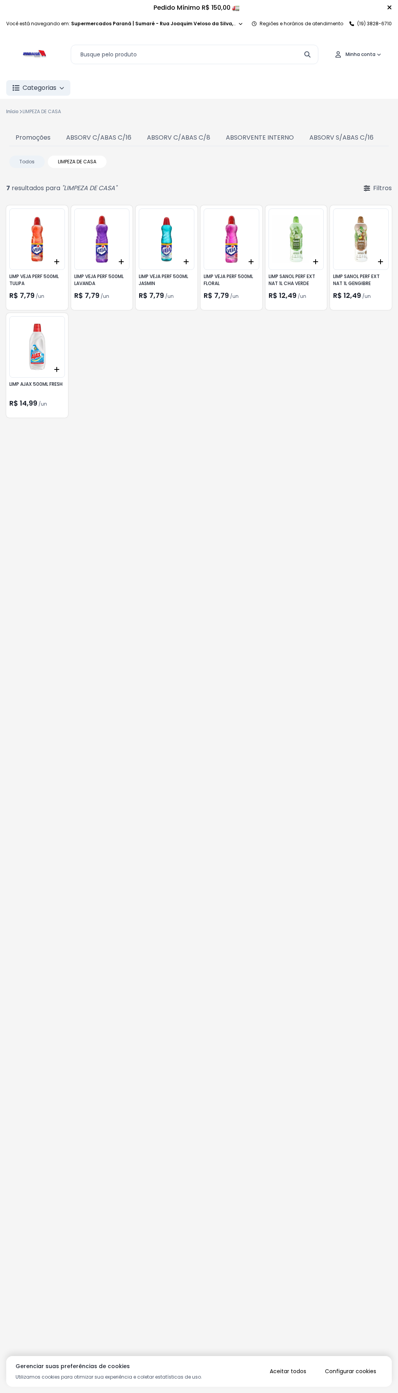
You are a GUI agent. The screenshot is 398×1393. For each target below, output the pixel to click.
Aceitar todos (288, 1371)
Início (12, 111)
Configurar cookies (350, 1371)
